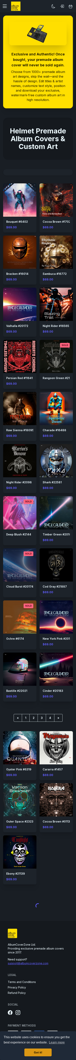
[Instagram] (18, 1013)
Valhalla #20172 (17, 326)
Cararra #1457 (53, 769)
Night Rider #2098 (19, 482)
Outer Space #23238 (20, 821)
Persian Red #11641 (19, 378)
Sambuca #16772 (55, 273)
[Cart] (70, 6)
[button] (6, 6)
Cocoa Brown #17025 (57, 221)
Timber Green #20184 (58, 534)
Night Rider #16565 (56, 326)
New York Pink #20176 (58, 638)
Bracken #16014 (17, 273)
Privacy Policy (17, 987)
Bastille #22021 (16, 690)
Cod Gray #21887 (55, 586)
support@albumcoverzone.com (28, 963)
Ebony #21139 (15, 873)
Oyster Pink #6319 (18, 769)
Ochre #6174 (15, 638)
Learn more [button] (57, 1042)
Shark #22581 (52, 482)
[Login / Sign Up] (62, 6)
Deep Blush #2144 (18, 534)
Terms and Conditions (22, 982)
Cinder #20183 (53, 690)
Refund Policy (17, 992)
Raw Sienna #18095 (20, 430)
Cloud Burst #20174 (19, 586)
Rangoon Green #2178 (58, 378)
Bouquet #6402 (17, 221)
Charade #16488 (54, 430)
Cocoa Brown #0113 (56, 821)
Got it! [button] (38, 1052)
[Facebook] (10, 1013)
